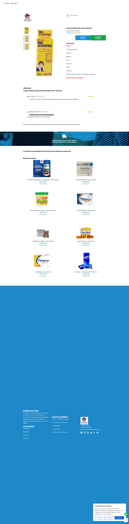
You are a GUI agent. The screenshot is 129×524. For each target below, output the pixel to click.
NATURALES (26, 438)
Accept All (119, 518)
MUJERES (26, 435)
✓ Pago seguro (56, 426)
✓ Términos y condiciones (59, 422)
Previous (32, 54)
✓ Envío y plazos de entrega (60, 419)
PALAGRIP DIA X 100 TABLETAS (43, 272)
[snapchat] (91, 432)
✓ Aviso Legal (56, 429)
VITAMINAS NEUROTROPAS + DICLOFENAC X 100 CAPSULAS (43, 180)
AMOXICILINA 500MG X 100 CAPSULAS (43, 241)
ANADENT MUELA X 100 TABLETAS (86, 241)
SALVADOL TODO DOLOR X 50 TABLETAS (86, 272)
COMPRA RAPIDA (98, 38)
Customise (100, 518)
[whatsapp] (94, 432)
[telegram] (97, 432)
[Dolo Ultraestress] (47, 54)
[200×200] (27, 14)
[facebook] (81, 432)
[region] (109, 512)
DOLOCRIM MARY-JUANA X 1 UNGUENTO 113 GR (43, 210)
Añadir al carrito (83, 37)
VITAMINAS (26, 428)
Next (62, 54)
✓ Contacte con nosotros (59, 432)
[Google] (88, 432)
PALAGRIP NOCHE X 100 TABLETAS (86, 210)
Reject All (109, 518)
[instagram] (84, 432)
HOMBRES (26, 432)
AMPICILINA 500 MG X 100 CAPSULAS (86, 180)
